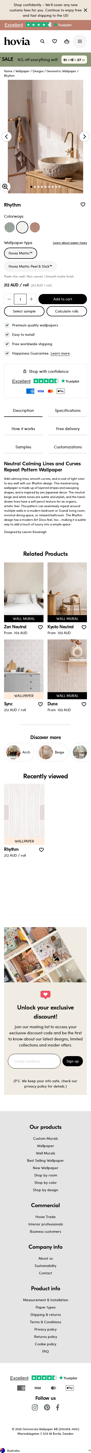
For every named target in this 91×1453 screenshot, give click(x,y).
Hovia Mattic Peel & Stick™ (30, 266)
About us (45, 1258)
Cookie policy (45, 1343)
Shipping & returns (45, 1314)
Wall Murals (45, 1153)
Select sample (24, 311)
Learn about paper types (70, 243)
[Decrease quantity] (9, 299)
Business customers (45, 1231)
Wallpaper (22, 71)
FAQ (45, 1351)
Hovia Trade (45, 1216)
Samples (23, 446)
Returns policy (45, 1336)
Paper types (46, 1307)
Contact (45, 1273)
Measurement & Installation (45, 1299)
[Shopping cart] (67, 41)
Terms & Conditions (45, 1321)
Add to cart (62, 299)
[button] (55, 41)
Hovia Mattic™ (21, 253)
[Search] (42, 41)
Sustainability (45, 1265)
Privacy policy (45, 1329)
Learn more (60, 353)
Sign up (72, 1061)
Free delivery (68, 428)
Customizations (68, 446)
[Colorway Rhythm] (22, 227)
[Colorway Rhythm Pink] (34, 227)
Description (23, 410)
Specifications (68, 410)
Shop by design (45, 1189)
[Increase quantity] (31, 299)
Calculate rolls (66, 311)
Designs (38, 71)
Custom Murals (45, 1138)
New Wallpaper (45, 1167)
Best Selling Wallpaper (45, 1160)
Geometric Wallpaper (61, 71)
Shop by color (45, 1182)
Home (8, 71)
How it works (23, 428)
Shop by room (45, 1175)
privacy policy (35, 1086)
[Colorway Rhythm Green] (9, 227)
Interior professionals (45, 1224)
